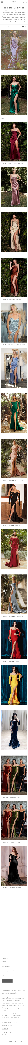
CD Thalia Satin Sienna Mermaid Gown (11, 299)
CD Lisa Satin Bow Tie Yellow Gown (11, 706)
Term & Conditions (6, 953)
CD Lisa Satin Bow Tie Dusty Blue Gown (12, 616)
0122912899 (5, 1029)
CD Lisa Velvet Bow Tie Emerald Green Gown (13, 932)
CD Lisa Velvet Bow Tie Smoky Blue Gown (12, 752)
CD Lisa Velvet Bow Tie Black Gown (11, 887)
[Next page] (23, 940)
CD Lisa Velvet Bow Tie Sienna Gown (11, 797)
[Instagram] (5, 1035)
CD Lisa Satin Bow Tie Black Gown (10, 525)
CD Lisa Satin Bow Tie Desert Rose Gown (12, 480)
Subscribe (7, 980)
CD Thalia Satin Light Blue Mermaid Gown (13, 344)
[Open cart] (26, 2)
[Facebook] (2, 1035)
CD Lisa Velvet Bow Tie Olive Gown (11, 842)
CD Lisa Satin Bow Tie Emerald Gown (11, 435)
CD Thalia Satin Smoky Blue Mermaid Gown (13, 389)
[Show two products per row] (25, 26)
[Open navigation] (2, 2)
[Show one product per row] (23, 26)
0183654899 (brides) (7, 1032)
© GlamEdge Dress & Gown (14, 1041)
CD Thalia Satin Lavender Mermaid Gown (12, 71)
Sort (10, 26)
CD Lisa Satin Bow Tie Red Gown (10, 661)
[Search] (23, 2)
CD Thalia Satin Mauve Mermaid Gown (11, 208)
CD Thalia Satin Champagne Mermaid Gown (13, 254)
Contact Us (4, 961)
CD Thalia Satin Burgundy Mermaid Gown (12, 163)
